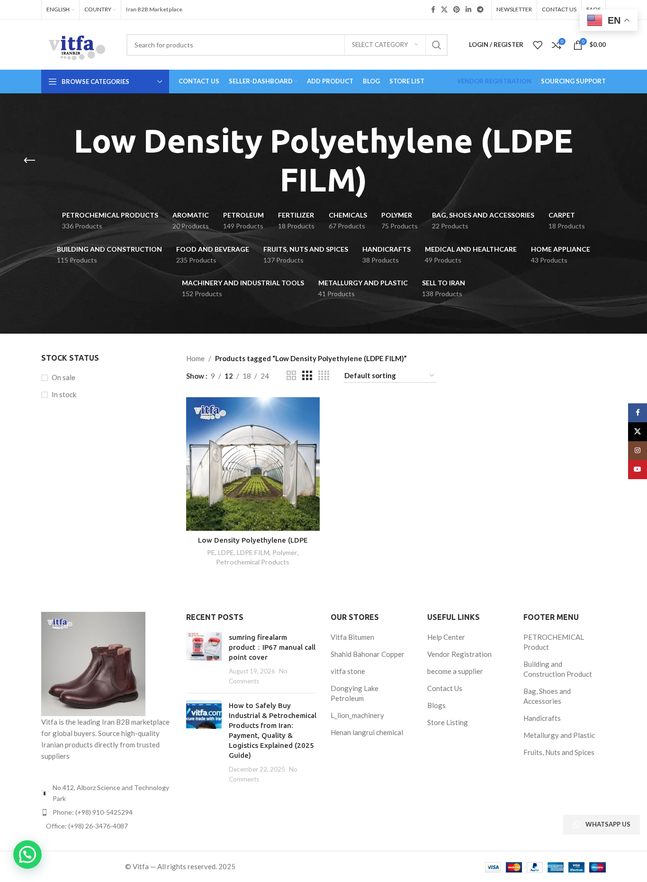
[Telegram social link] (480, 9)
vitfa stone (348, 671)
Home (195, 358)
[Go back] (29, 160)
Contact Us (444, 688)
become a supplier (455, 671)
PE (211, 552)
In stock (64, 394)
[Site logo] (76, 43)
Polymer (284, 552)
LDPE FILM (253, 552)
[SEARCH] (437, 45)
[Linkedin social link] (468, 9)
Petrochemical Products (252, 562)
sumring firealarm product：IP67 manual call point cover (272, 647)
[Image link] (93, 663)
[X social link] (444, 9)
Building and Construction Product (557, 669)
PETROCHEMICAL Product (553, 642)
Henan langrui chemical (367, 732)
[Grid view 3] (307, 375)
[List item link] (106, 812)
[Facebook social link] (433, 9)
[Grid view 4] (323, 375)
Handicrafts (542, 718)
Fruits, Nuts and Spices (558, 752)
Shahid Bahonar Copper (367, 654)
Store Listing (447, 722)
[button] (27, 854)
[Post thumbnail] (204, 659)
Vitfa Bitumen (352, 637)
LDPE (226, 552)
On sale (63, 377)
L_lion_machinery (357, 715)
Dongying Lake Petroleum (354, 693)
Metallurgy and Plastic (559, 735)
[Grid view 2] (291, 375)
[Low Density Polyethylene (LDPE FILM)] (253, 464)
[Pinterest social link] (456, 9)
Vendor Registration (459, 654)
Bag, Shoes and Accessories (547, 696)
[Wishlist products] (537, 45)
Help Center (446, 637)
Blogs (436, 705)
